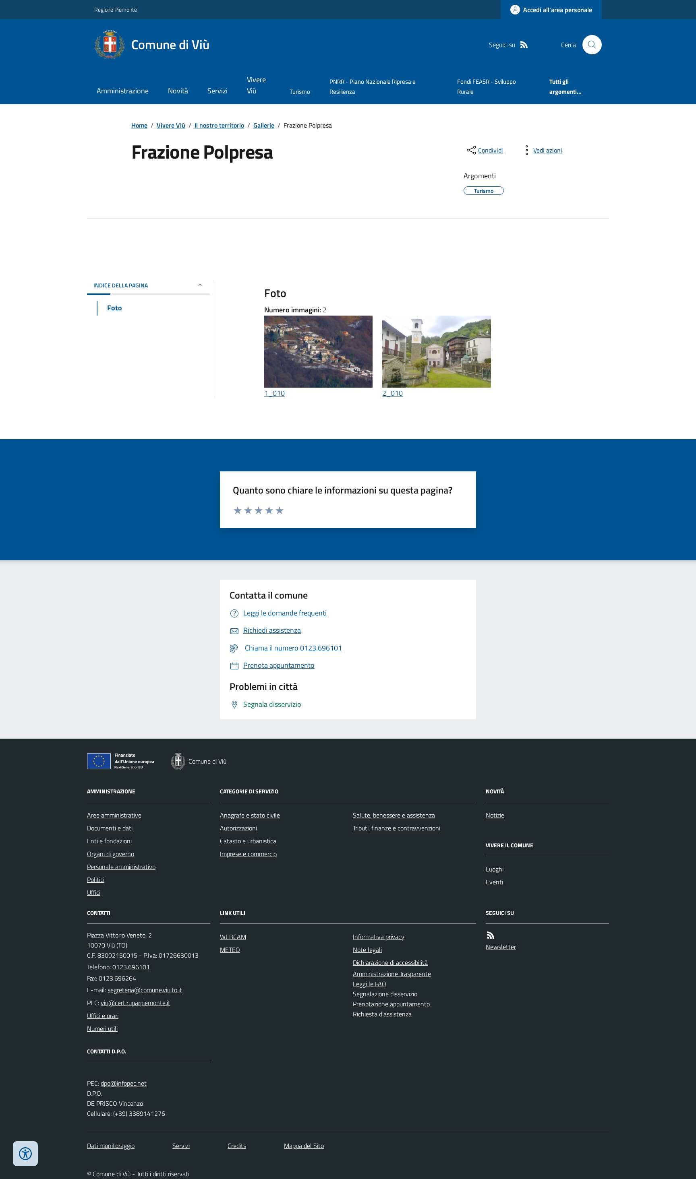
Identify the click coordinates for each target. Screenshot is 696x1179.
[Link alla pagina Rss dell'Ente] (490, 935)
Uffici (93, 892)
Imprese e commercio (248, 854)
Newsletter (501, 947)
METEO (230, 949)
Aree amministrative (114, 815)
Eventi (494, 882)
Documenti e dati (110, 828)
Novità (178, 90)
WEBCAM (233, 937)
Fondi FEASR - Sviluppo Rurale (486, 86)
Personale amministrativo (121, 866)
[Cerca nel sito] (589, 44)
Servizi (217, 90)
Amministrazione (123, 90)
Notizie (495, 815)
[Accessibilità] (25, 1153)
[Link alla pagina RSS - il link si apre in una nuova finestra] (524, 45)
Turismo (300, 91)
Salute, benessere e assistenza (394, 815)
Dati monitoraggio (111, 1145)
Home (139, 125)
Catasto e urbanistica (248, 841)
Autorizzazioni (238, 828)
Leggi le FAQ (369, 984)
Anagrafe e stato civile (250, 815)
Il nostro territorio (219, 125)
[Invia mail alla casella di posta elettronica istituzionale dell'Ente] (145, 989)
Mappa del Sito (304, 1145)
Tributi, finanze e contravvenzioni (396, 828)
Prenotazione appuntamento (391, 1004)
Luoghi (494, 869)
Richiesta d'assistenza (382, 1014)
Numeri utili (102, 1028)
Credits (237, 1145)
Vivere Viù (256, 85)
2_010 (392, 393)
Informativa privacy (378, 937)
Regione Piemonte (115, 9)
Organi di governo (110, 854)
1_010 (274, 393)
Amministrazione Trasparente (392, 974)
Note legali (367, 949)
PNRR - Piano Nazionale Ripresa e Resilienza (372, 86)
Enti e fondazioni (109, 841)
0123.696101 (131, 967)
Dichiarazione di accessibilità (390, 962)
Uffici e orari (102, 1015)
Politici (95, 879)
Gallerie (263, 125)
